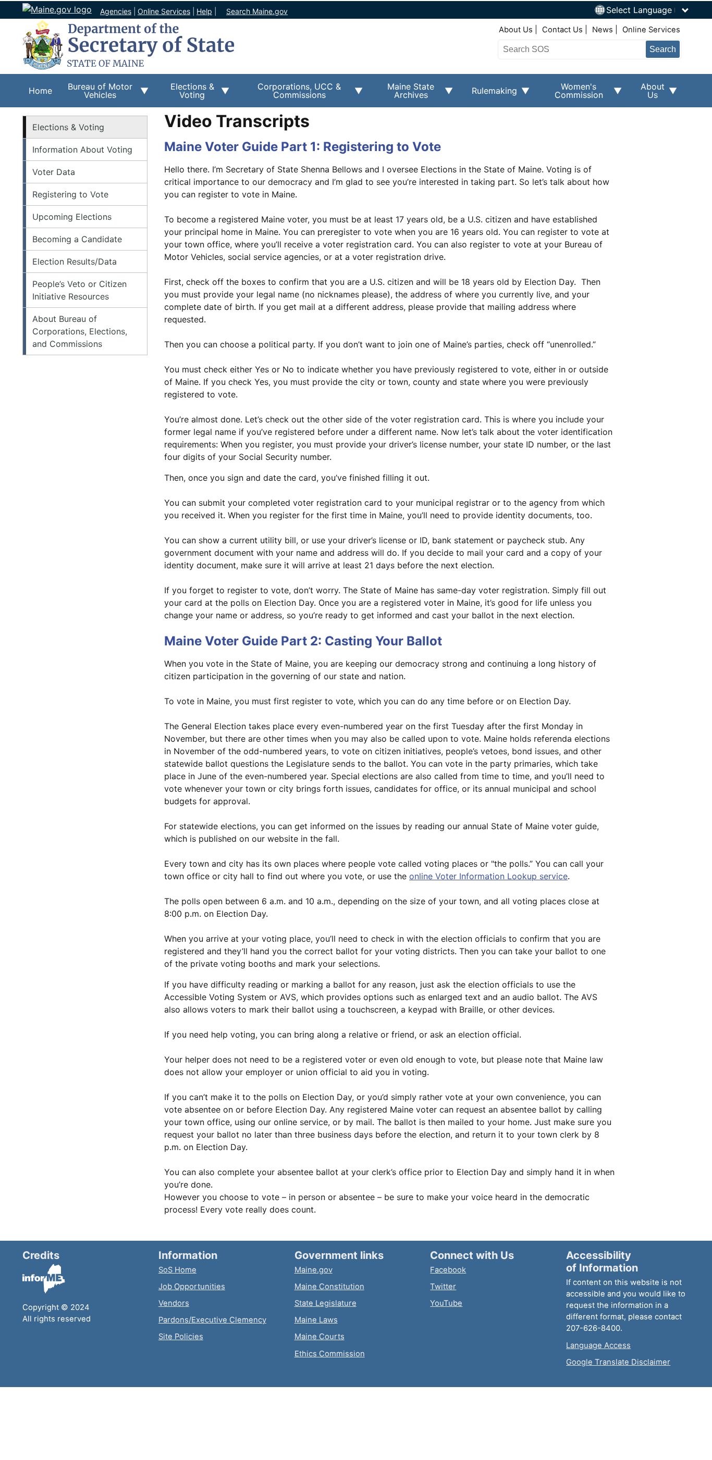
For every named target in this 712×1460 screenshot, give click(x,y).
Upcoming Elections (72, 216)
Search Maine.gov (257, 11)
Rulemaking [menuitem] (491, 96)
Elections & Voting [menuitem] (187, 94)
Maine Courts (319, 1336)
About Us (516, 29)
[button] (648, 10)
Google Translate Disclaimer (618, 1362)
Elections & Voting (68, 127)
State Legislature (325, 1303)
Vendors (173, 1303)
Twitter (443, 1286)
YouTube (446, 1303)
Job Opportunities (191, 1286)
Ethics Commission (329, 1353)
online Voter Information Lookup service (488, 876)
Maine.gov (313, 1270)
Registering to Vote (70, 194)
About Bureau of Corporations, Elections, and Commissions (79, 331)
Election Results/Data (74, 261)
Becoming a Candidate (77, 239)
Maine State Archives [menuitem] (404, 94)
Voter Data (53, 172)
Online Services (164, 11)
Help (204, 11)
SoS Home (177, 1270)
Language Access (598, 1345)
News (602, 29)
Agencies (115, 11)
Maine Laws (316, 1320)
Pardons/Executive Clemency (212, 1320)
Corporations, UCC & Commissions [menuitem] (291, 94)
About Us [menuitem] (649, 94)
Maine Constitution (329, 1286)
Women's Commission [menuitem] (572, 94)
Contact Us (562, 29)
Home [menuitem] (40, 90)
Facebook (448, 1270)
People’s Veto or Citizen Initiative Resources (79, 290)
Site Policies (180, 1336)
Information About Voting (82, 149)
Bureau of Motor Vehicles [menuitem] (95, 94)
